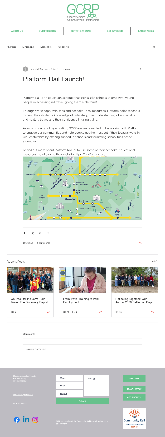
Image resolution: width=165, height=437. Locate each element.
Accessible (46, 47)
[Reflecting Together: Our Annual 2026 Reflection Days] (135, 280)
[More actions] (140, 69)
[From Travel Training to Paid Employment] (82, 280)
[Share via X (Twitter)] (32, 232)
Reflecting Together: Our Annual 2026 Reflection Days (134, 300)
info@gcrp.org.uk (20, 381)
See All (154, 261)
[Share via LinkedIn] (40, 232)
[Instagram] (35, 420)
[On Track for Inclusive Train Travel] (30, 280)
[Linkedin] (26, 420)
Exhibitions (28, 47)
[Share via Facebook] (24, 232)
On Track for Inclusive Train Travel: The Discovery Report (29, 300)
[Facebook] (17, 420)
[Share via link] (48, 232)
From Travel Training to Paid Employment (81, 300)
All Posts (11, 47)
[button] (154, 47)
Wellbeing (63, 47)
